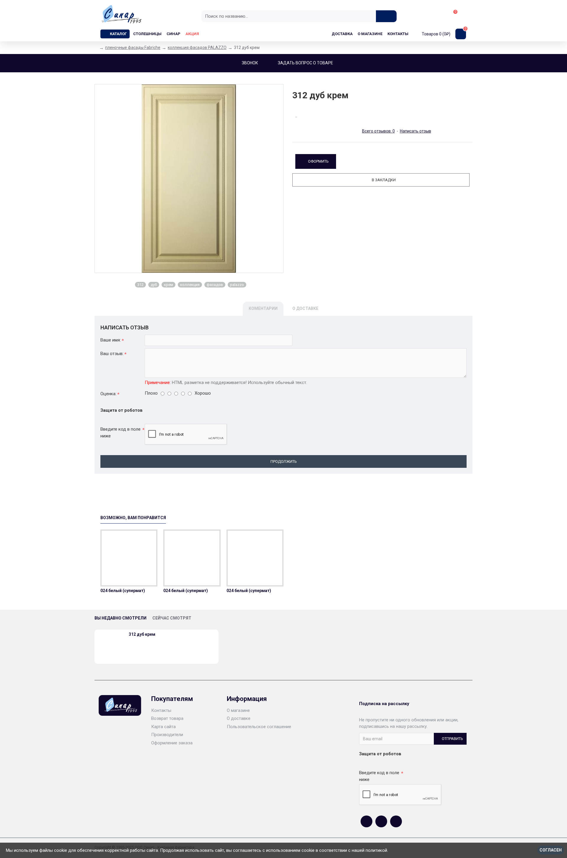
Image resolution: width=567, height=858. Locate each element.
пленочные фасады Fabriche (132, 47)
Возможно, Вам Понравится (133, 517)
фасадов (215, 284)
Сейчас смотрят (171, 618)
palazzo (237, 284)
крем (168, 284)
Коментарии (263, 308)
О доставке (305, 308)
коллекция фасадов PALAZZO (197, 47)
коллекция (190, 284)
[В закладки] (129, 585)
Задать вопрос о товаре (305, 63)
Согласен (551, 850)
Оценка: (108, 393)
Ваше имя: (110, 340)
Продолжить (284, 461)
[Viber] (396, 821)
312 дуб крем (142, 634)
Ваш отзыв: (111, 353)
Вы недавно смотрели (120, 618)
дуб (154, 284)
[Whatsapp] (381, 821)
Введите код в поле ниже (120, 432)
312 (140, 284)
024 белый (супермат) (122, 590)
